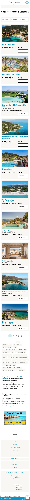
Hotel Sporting (7, 322)
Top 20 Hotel (22, 350)
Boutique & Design (8, 370)
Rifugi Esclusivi (19, 370)
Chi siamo (15, 444)
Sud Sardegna (6, 360)
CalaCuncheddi (7, 261)
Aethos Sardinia (8, 231)
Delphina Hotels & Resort (10, 362)
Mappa (15, 19)
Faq (15, 461)
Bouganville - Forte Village (11, 75)
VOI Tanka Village (8, 200)
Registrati (7, 498)
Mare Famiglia (24, 360)
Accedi (3, 498)
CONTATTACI (10, 472)
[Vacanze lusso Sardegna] (16, 2)
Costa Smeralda (20, 352)
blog (14, 453)
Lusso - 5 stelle (7, 344)
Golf (15, 347)
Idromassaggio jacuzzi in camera (12, 368)
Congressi (15, 464)
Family (4, 357)
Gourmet (11, 357)
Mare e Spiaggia (7, 347)
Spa (18, 342)
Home (14, 441)
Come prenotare (15, 456)
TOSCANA (17, 487)
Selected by (14, 459)
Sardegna (15, 450)
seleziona (22, 51)
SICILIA (18, 486)
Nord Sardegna (7, 355)
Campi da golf (23, 362)
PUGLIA (18, 489)
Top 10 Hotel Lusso (8, 352)
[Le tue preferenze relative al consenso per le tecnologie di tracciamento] (27, 497)
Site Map (14, 467)
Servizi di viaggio (15, 447)
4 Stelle (15, 360)
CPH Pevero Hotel (9, 44)
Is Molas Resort (7, 169)
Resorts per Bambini (21, 357)
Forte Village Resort (20, 355)
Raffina (6, 19)
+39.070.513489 (20, 472)
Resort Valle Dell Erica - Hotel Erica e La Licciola (15, 138)
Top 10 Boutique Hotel (9, 365)
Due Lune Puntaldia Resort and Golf (14, 105)
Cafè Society (17, 344)
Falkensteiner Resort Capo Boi (13, 292)
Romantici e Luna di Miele (9, 350)
